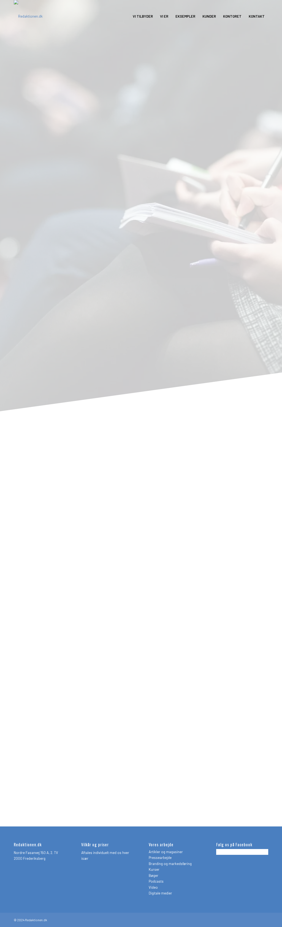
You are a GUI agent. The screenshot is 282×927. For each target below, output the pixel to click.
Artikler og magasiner (166, 852)
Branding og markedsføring (170, 863)
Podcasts (156, 881)
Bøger (153, 875)
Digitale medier (160, 893)
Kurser (154, 869)
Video (153, 887)
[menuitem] (142, 16)
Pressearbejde (160, 857)
